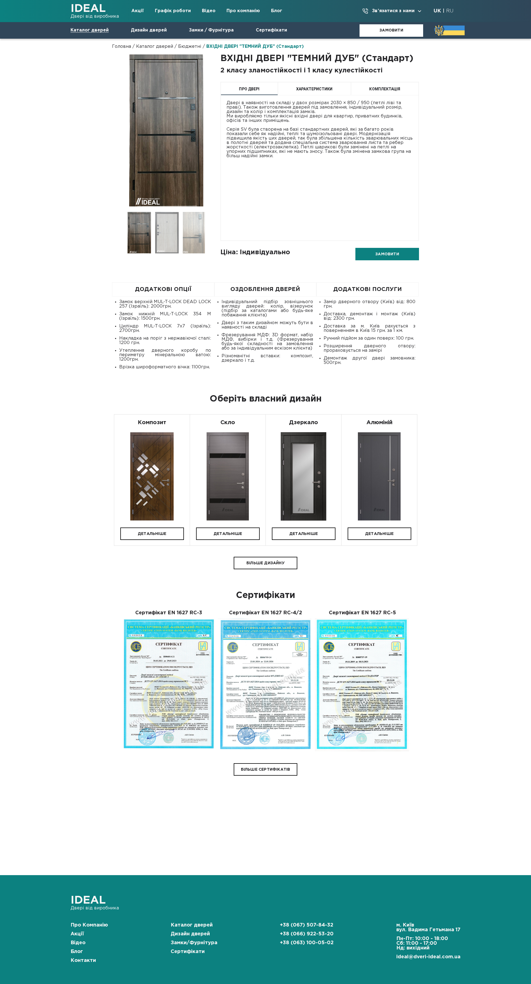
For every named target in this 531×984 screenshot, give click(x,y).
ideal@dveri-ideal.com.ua (428, 957)
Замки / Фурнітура (211, 30)
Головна (121, 46)
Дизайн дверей (149, 30)
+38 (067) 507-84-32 (306, 925)
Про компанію (243, 11)
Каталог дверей (90, 30)
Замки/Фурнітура (194, 943)
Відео (208, 11)
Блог (276, 11)
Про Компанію (89, 925)
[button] (152, 534)
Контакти (83, 960)
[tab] (249, 88)
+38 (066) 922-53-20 (307, 934)
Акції (137, 11)
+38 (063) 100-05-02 (307, 943)
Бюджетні (189, 46)
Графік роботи (173, 11)
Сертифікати (271, 30)
